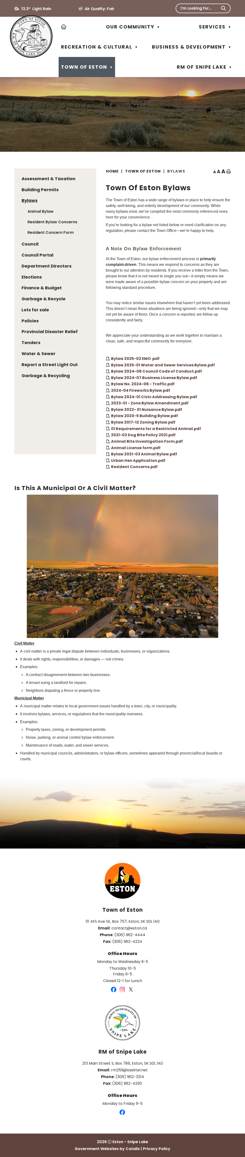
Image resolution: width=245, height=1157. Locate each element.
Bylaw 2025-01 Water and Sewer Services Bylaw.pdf (163, 365)
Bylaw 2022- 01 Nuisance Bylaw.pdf (146, 409)
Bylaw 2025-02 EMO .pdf (135, 358)
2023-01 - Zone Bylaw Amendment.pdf (150, 403)
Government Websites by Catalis (107, 1148)
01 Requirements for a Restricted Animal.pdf (156, 428)
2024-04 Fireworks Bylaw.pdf (140, 390)
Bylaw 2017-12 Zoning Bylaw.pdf (143, 422)
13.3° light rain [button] (36, 8)
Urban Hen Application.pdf (138, 460)
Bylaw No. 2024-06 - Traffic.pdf (143, 384)
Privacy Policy (156, 1148)
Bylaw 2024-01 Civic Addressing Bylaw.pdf (154, 396)
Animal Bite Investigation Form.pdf (147, 441)
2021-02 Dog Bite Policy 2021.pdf (143, 435)
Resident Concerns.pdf (134, 467)
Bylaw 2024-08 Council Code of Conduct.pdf (156, 371)
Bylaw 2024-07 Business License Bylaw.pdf (154, 377)
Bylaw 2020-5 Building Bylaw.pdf (144, 416)
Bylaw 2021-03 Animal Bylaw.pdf (144, 454)
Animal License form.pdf (136, 447)
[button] (223, 8)
